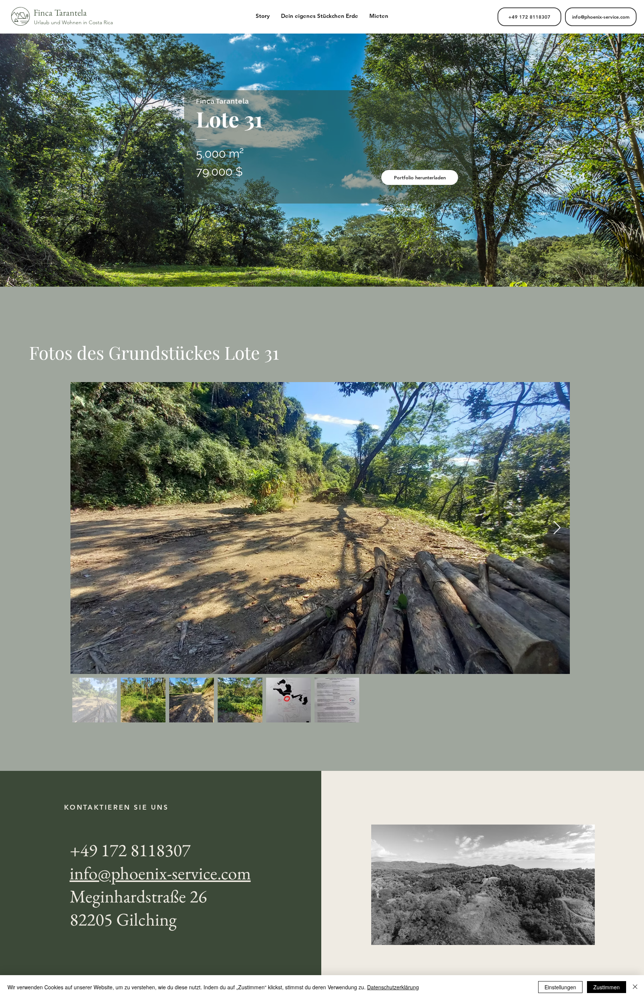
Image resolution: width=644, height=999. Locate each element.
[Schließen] (635, 987)
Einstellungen (560, 987)
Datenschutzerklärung (393, 987)
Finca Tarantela (60, 12)
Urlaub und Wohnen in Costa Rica (73, 22)
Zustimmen (606, 987)
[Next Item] (557, 528)
